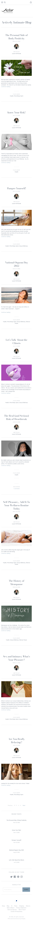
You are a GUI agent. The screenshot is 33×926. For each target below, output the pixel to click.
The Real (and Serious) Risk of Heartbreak (16, 417)
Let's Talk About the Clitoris (16, 341)
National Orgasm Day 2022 (16, 264)
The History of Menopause (16, 582)
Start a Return (10, 908)
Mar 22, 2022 (16, 587)
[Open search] (5, 2)
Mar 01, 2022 (16, 662)
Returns (28, 906)
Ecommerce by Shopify (19, 918)
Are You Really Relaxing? (16, 740)
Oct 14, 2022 (16, 191)
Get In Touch (22, 909)
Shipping (21, 906)
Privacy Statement (21, 908)
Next (24, 805)
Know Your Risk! (17, 112)
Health (11, 96)
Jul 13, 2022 (16, 346)
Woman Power (23, 640)
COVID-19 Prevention (16, 911)
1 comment (17, 488)
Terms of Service (12, 909)
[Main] (2, 2)
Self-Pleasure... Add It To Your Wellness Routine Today (16, 505)
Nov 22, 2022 (16, 41)
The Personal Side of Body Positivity (16, 36)
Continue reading (5, 87)
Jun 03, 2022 (16, 422)
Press (15, 906)
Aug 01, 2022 (16, 268)
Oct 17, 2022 (16, 115)
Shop (3, 906)
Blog (8, 906)
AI (11, 906)
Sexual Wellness (23, 246)
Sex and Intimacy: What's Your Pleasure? (16, 658)
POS (9, 918)
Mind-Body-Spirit (18, 96)
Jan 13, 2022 (16, 745)
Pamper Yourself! (16, 188)
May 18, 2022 (16, 511)
